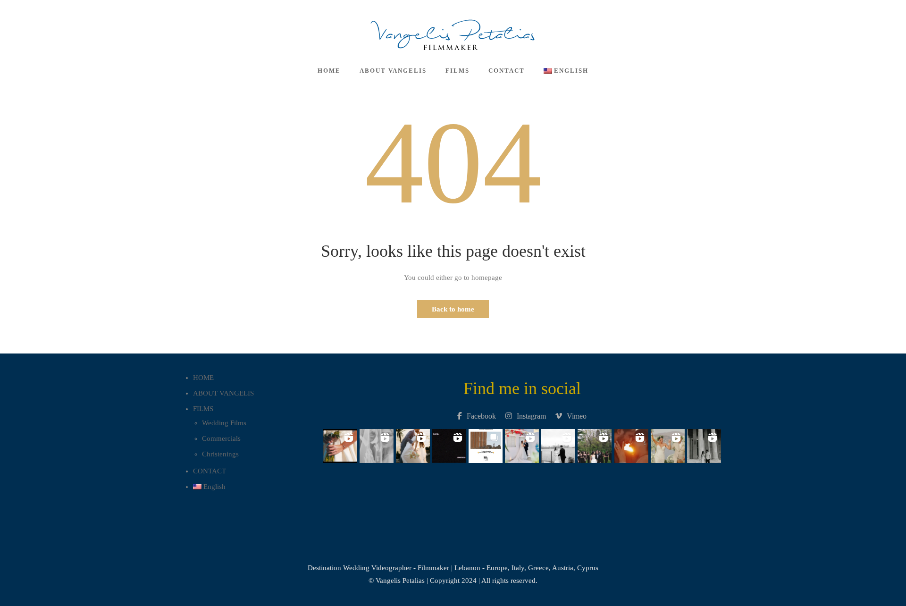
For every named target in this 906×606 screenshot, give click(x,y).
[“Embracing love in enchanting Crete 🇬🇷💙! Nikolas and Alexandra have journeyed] (631, 443)
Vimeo (577, 416)
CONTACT (506, 70)
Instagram (531, 416)
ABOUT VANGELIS (393, 70)
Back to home (453, 309)
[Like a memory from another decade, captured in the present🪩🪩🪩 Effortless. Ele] (449, 443)
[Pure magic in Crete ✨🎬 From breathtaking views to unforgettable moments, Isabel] (340, 443)
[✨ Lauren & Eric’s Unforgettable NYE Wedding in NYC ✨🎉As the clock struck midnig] (558, 443)
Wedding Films (224, 423)
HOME (329, 70)
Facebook (481, 416)
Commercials (221, 438)
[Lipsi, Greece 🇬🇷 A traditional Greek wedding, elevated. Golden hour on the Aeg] (376, 443)
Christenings (220, 454)
